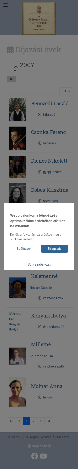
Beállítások (24, 249)
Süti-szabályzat (39, 264)
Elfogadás (54, 249)
